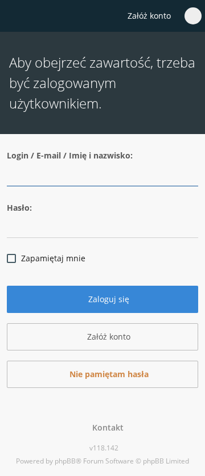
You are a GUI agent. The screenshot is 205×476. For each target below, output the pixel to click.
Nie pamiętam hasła (108, 374)
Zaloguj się (107, 299)
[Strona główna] (15, 16)
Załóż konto (149, 15)
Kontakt (106, 427)
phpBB (65, 461)
